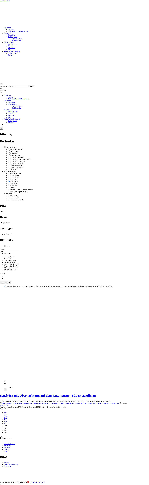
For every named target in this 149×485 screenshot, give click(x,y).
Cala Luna (36, 403)
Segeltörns (7, 28)
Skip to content (5, 1)
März (5, 416)
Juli (5, 423)
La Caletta (61, 403)
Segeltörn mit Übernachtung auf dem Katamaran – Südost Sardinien (48, 395)
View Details (4, 405)
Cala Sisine (53, 403)
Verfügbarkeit (12, 53)
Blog (9, 49)
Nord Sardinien (17, 39)
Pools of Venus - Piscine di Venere (81, 403)
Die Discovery (12, 44)
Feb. (5, 414)
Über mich (11, 48)
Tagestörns (11, 35)
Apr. (5, 418)
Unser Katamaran (9, 444)
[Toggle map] (5, 389)
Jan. (5, 412)
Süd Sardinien (16, 40)
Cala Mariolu (44, 403)
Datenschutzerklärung (11, 464)
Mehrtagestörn (12, 37)
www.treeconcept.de (38, 482)
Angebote (7, 447)
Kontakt (10, 55)
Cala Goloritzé (17, 403)
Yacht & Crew (8, 42)
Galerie (10, 46)
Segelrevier (7, 33)
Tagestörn (11, 29)
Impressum (7, 466)
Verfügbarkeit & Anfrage (12, 51)
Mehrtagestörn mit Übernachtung (18, 31)
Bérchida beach (7, 403)
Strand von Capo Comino (101, 403)
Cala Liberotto (27, 403)
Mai (5, 419)
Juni (5, 421)
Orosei (67, 403)
